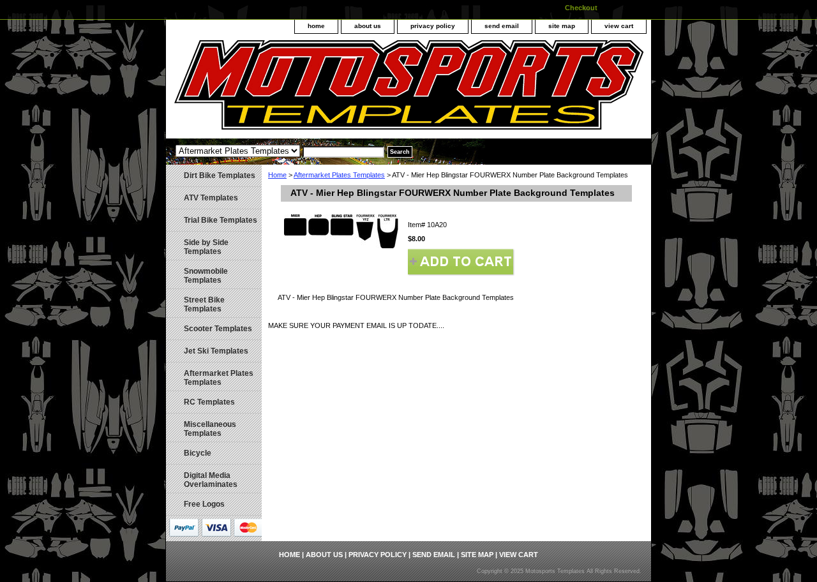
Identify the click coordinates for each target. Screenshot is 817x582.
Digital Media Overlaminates (210, 480)
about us (367, 25)
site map (561, 25)
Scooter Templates (218, 328)
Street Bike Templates (204, 304)
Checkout (581, 7)
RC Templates (209, 402)
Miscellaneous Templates (210, 429)
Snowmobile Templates (206, 276)
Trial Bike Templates (220, 220)
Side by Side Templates (206, 247)
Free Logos (204, 504)
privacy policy (432, 25)
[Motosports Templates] (325, 89)
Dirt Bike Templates (219, 175)
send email (501, 25)
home (316, 25)
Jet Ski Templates (216, 351)
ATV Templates (211, 197)
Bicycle (197, 453)
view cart (618, 25)
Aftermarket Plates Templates (339, 175)
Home (277, 175)
